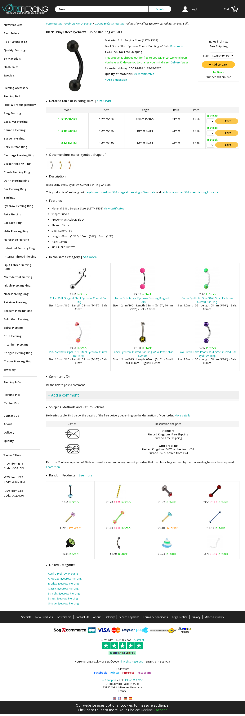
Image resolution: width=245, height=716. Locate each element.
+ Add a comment (63, 395)
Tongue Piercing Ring (18, 353)
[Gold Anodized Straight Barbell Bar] (119, 498)
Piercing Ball (12, 96)
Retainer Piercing (15, 302)
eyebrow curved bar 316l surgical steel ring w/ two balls (121, 192)
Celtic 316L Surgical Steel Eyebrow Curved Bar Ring (78, 300)
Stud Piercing (12, 336)
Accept (161, 710)
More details (182, 415)
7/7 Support (109, 680)
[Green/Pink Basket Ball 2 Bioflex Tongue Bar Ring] (119, 524)
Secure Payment (129, 617)
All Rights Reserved (131, 661)
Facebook (100, 672)
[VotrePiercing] (25, 13)
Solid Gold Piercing (16, 319)
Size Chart (104, 101)
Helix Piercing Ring (16, 231)
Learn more (53, 467)
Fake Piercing (12, 214)
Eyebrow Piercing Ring (18, 206)
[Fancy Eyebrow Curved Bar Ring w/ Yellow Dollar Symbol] (142, 344)
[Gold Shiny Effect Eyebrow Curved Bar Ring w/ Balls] (60, 168)
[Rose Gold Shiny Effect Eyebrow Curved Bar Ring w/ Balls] (69, 168)
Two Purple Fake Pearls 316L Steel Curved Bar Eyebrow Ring (207, 353)
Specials (9, 75)
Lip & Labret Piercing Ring (17, 266)
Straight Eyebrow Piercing (64, 593)
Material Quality (214, 617)
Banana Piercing (14, 130)
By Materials (12, 58)
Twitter (114, 672)
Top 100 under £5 (15, 42)
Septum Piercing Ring (18, 311)
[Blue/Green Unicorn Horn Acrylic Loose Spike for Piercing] (167, 550)
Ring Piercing (12, 113)
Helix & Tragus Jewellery (20, 105)
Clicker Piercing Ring (17, 164)
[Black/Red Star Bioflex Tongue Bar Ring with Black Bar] (215, 498)
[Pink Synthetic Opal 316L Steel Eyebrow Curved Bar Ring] (78, 344)
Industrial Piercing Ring (19, 248)
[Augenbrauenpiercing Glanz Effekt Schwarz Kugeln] (125, 698)
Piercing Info (12, 382)
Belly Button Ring (15, 147)
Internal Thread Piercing (20, 256)
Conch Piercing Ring (17, 172)
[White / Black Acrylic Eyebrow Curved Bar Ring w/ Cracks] (119, 550)
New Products (13, 25)
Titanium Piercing (16, 344)
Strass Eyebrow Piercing (63, 598)
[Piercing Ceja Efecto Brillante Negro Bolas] (130, 698)
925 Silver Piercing (16, 121)
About (8, 424)
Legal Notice (180, 617)
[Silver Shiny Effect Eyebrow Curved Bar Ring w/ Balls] (51, 168)
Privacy (196, 617)
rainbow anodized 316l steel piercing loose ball (190, 192)
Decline (147, 710)
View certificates (144, 74)
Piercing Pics (12, 395)
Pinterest (128, 672)
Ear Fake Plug (13, 223)
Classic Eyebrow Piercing (63, 588)
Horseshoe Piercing (16, 239)
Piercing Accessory (16, 88)
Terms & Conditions (155, 617)
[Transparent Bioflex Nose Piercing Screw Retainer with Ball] (215, 550)
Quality (9, 441)
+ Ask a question (116, 79)
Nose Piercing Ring (16, 294)
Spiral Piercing (13, 327)
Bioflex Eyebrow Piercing (63, 583)
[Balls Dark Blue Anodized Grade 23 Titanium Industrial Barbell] (215, 524)
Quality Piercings (15, 50)
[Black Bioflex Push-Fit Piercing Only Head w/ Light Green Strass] (70, 550)
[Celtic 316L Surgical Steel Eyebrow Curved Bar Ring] (78, 290)
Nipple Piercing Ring (17, 285)
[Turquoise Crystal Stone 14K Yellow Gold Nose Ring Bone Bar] (167, 524)
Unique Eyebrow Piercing (63, 603)
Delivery (9, 432)
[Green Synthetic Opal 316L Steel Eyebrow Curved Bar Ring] (207, 290)
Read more (177, 46)
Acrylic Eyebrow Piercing (63, 573)
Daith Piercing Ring (16, 180)
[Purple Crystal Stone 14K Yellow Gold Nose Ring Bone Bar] (70, 524)
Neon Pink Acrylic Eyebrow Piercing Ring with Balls (143, 300)
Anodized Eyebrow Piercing (65, 578)
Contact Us (11, 415)
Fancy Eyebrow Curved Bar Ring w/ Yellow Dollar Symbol (143, 353)
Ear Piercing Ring (15, 189)
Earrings (9, 197)
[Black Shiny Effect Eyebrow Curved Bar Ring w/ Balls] (75, 94)
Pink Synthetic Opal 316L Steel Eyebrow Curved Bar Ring (78, 353)
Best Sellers (11, 33)
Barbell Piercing (14, 138)
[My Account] (185, 12)
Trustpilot (138, 640)
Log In (194, 9)
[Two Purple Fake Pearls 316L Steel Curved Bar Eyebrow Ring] (207, 344)
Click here (86, 710)
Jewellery (10, 370)
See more (90, 257)
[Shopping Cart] (234, 12)
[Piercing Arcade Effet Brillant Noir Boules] (120, 698)
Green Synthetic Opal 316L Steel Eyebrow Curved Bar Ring (207, 300)
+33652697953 (134, 680)
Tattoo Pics (11, 403)
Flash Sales (11, 67)
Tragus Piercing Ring (17, 361)
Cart (226, 9)
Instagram (144, 672)
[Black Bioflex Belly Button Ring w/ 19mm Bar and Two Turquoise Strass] (70, 498)
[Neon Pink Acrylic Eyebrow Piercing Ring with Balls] (142, 290)
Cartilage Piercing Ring (19, 155)
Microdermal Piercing (18, 277)
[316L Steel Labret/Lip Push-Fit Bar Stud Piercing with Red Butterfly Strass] (167, 498)
